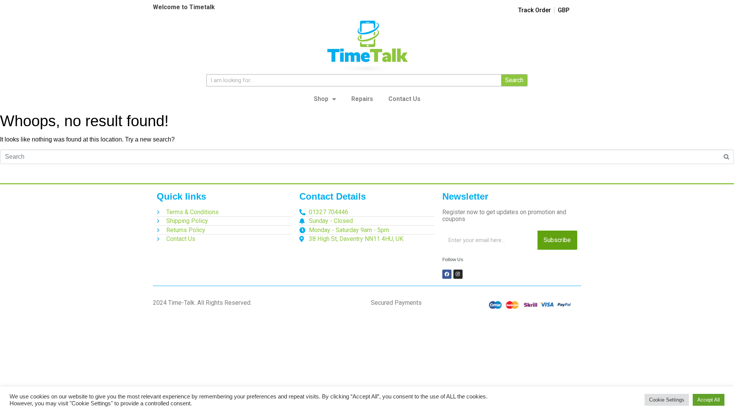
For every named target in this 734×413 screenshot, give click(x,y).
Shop (321, 98)
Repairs (362, 98)
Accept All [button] (708, 400)
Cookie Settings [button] (666, 400)
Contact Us (404, 98)
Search (514, 80)
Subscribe (557, 240)
